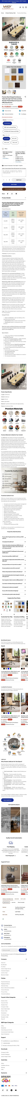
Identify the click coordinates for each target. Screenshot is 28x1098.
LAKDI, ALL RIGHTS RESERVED (12, 1095)
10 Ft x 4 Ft (6, 142)
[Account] (20, 7)
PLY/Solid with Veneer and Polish (11, 131)
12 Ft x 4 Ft (15, 142)
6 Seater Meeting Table (11, 13)
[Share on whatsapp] (12, 193)
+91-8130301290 (7, 931)
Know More (5, 158)
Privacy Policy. (4, 955)
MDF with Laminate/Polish (10, 127)
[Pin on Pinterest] (16, 193)
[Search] (23, 7)
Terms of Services (20, 954)
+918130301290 (6, 1043)
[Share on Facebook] (7, 193)
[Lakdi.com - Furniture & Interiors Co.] (10, 820)
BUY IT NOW (14, 184)
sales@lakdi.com (7, 935)
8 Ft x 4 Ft (14, 138)
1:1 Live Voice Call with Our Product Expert (14, 189)
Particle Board (7, 123)
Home (2, 13)
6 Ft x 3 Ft (6, 138)
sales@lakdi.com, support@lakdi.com (11, 1040)
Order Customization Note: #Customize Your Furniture (14, 168)
